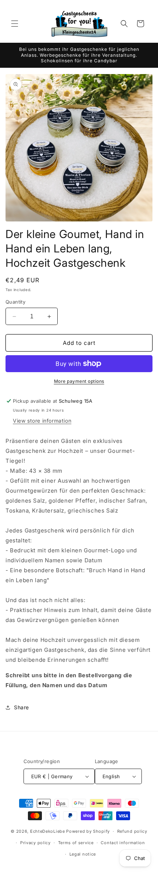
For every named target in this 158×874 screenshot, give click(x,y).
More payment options (79, 381)
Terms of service (76, 842)
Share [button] (21, 707)
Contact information (123, 842)
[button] (15, 23)
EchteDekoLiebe (47, 831)
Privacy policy (35, 842)
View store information (42, 420)
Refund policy (132, 831)
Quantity (15, 302)
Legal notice (82, 854)
